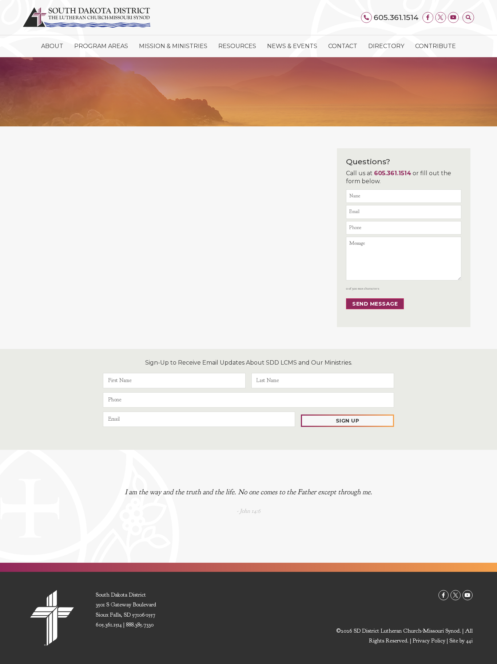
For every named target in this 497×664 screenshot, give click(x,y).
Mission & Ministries (173, 46)
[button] (468, 17)
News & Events (292, 46)
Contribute (435, 46)
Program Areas (101, 46)
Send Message (375, 303)
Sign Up (347, 420)
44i (469, 640)
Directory (386, 46)
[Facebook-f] (427, 17)
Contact (342, 46)
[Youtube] (453, 17)
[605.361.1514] (366, 17)
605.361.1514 (396, 17)
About (52, 46)
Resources (237, 46)
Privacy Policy (429, 640)
